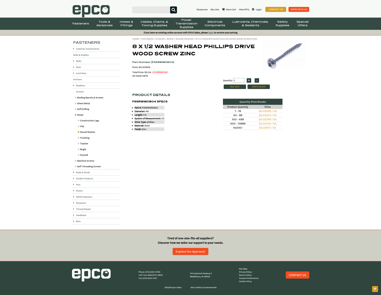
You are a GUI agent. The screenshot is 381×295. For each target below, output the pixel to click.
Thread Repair (83, 209)
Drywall (84, 155)
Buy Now (234, 86)
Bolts (78, 61)
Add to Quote (259, 86)
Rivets (79, 190)
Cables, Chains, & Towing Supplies (154, 23)
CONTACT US (297, 275)
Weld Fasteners (84, 196)
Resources (202, 9)
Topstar (84, 143)
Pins (78, 184)
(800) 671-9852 (155, 275)
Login (259, 9)
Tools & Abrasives (104, 23)
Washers (80, 85)
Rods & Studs (83, 172)
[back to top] (375, 289)
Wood (170, 38)
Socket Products (84, 178)
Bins (78, 221)
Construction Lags (89, 120)
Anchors (77, 79)
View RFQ (244, 9)
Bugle (83, 149)
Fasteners (80, 23)
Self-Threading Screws (89, 166)
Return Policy (245, 275)
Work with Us (299, 9)
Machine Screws (85, 160)
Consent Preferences (249, 278)
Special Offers (303, 23)
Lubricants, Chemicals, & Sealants (250, 23)
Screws (160, 38)
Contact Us (276, 9)
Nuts (78, 67)
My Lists (215, 9)
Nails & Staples (81, 54)
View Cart (231, 9)
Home (135, 38)
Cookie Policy (245, 281)
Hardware (81, 215)
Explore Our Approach (190, 251)
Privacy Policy (245, 271)
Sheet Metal (83, 103)
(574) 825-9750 (152, 271)
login (211, 32)
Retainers (81, 203)
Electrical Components (215, 23)
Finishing (85, 137)
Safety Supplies (282, 23)
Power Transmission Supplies (186, 24)
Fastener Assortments (87, 48)
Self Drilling (83, 109)
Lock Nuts (81, 73)
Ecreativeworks (209, 287)
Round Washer (184, 38)
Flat (82, 126)
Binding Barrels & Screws (90, 97)
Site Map (243, 268)
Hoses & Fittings (126, 23)
